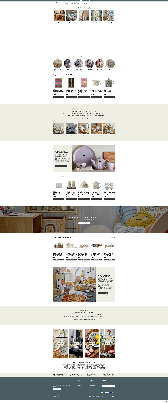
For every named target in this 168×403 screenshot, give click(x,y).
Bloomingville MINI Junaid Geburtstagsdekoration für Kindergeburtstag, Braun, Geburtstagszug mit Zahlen (108, 254)
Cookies (103, 396)
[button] (114, 3)
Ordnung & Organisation (57, 69)
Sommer (81, 3)
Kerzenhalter (99, 69)
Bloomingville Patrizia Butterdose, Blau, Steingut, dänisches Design (57, 193)
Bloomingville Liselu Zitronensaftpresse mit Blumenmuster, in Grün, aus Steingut (108, 91)
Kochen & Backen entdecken (84, 42)
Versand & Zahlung (80, 383)
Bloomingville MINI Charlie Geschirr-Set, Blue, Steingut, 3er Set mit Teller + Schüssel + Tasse (71, 254)
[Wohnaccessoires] (89, 63)
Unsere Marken (79, 385)
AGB (110, 396)
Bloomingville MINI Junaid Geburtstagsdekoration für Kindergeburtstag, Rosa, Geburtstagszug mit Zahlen (83, 254)
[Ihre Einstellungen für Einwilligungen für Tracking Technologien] (166, 401)
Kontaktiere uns (79, 382)
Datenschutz (106, 396)
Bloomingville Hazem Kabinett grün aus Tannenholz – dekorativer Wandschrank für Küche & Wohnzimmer (71, 91)
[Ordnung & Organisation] (57, 63)
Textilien (68, 69)
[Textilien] (68, 63)
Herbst (78, 3)
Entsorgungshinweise (91, 396)
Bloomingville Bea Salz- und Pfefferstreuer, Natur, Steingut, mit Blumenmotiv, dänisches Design (71, 193)
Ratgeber (85, 3)
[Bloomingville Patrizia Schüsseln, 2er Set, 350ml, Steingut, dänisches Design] (109, 184)
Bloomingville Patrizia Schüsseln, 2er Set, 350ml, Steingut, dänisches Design (109, 193)
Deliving (56, 396)
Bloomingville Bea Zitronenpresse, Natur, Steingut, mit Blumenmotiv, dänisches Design (96, 193)
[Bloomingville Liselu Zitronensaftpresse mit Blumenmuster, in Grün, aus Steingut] (109, 82)
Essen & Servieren (78, 69)
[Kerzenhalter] (99, 63)
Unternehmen (92, 382)
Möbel (110, 69)
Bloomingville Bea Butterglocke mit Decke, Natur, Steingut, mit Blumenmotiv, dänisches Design (83, 193)
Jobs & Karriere (92, 383)
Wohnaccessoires (89, 69)
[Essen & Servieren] (78, 63)
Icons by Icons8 (59, 396)
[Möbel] (110, 63)
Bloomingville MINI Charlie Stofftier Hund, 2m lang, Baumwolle (95, 254)
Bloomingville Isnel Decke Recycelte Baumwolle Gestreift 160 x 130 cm (58, 91)
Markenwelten (72, 3)
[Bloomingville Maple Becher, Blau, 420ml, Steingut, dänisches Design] (96, 82)
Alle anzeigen (113, 74)
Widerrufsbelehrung (98, 396)
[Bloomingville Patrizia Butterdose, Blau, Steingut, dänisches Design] (58, 184)
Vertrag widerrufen (57, 388)
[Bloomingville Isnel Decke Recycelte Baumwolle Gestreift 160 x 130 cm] (58, 82)
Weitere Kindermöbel (102, 293)
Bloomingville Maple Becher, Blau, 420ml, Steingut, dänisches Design (96, 91)
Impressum (113, 396)
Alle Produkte (65, 3)
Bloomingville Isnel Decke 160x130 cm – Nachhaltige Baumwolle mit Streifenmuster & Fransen (83, 91)
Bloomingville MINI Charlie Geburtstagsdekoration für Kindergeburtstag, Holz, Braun (58, 254)
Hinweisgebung (92, 385)
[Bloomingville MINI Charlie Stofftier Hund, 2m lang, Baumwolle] (96, 245)
